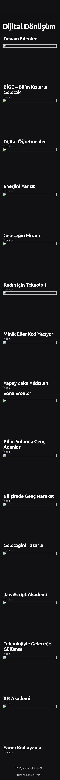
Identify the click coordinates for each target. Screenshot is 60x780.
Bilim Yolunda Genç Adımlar (24, 444)
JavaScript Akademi (25, 594)
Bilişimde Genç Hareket (28, 496)
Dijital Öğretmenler (24, 141)
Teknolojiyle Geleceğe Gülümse (27, 646)
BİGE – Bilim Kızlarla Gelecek (25, 89)
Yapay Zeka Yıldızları (25, 383)
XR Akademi (16, 698)
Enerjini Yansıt (19, 186)
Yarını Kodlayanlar (23, 747)
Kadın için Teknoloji (24, 284)
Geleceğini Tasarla (23, 545)
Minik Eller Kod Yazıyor (28, 334)
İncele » (8, 97)
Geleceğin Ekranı (21, 235)
